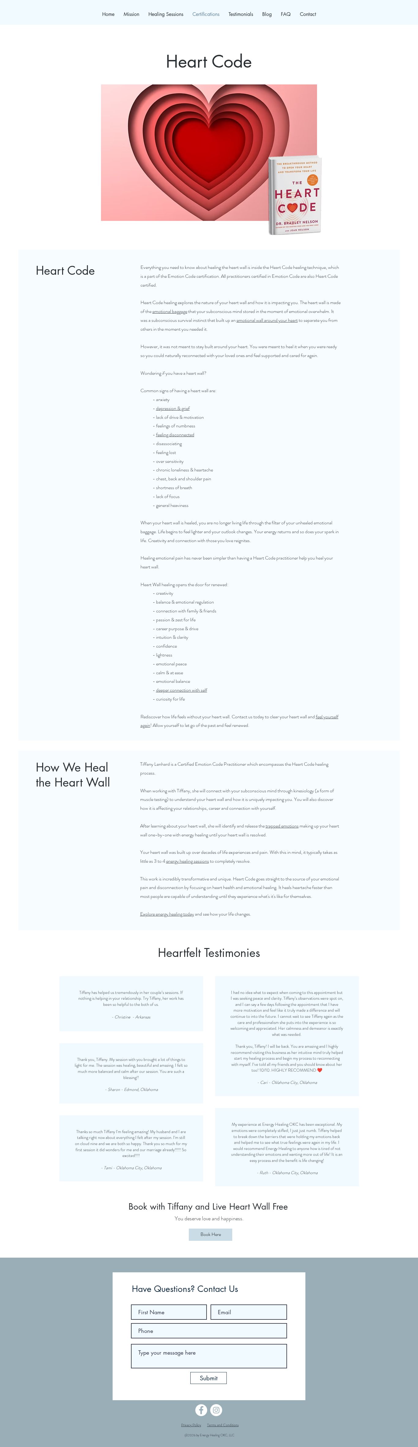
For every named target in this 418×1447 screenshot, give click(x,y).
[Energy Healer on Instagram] (216, 1410)
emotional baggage (169, 311)
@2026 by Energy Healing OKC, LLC (209, 1435)
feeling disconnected (175, 434)
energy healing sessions (187, 861)
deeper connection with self (181, 690)
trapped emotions (282, 825)
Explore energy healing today (167, 913)
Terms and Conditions (223, 1425)
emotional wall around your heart (267, 320)
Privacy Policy (191, 1425)
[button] (166, 14)
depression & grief (173, 408)
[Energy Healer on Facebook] (201, 1410)
